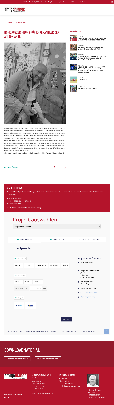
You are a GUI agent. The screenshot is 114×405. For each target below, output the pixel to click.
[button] (112, 2)
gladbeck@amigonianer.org (70, 386)
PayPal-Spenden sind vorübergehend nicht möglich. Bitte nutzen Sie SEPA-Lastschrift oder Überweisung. (57, 2)
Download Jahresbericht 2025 (17, 359)
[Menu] (108, 10)
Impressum (8, 395)
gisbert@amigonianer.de (97, 397)
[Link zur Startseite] (15, 10)
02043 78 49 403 (67, 383)
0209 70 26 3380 (39, 386)
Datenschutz (17, 395)
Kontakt (7, 397)
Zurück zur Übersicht (11, 167)
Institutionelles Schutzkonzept (47, 359)
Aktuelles (9, 22)
